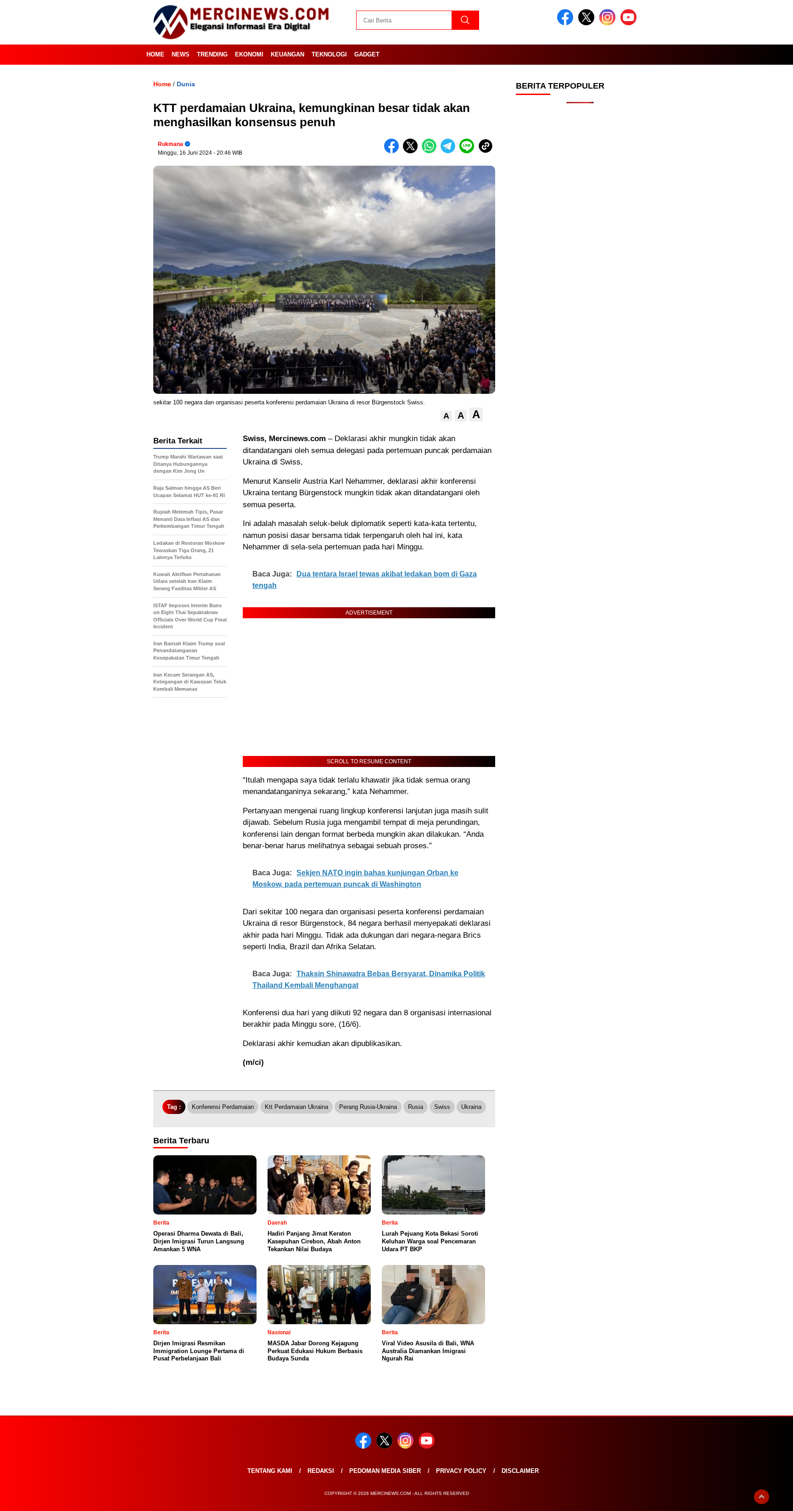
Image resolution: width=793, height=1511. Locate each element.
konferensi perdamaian (223, 1106)
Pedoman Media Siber (385, 1470)
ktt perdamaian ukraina (296, 1106)
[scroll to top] (761, 1496)
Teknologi (329, 54)
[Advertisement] (580, 257)
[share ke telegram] (450, 151)
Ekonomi (249, 54)
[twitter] (588, 23)
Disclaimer (520, 1470)
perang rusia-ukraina (368, 1106)
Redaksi (320, 1470)
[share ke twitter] (412, 151)
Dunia (186, 84)
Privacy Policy (461, 1470)
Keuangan (287, 54)
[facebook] (566, 23)
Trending (212, 54)
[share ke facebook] (393, 151)
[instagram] (609, 23)
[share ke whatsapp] (431, 151)
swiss (442, 1106)
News (181, 54)
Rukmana (170, 144)
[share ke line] (468, 151)
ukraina (471, 1106)
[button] (446, 416)
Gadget (367, 54)
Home (155, 54)
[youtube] (630, 23)
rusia (415, 1106)
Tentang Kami (269, 1470)
